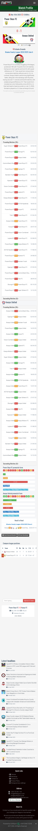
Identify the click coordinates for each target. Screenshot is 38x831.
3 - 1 (16, 403)
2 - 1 (16, 175)
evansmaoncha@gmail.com (19, 797)
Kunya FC (21, 209)
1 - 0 (16, 151)
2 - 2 (16, 221)
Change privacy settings (18, 783)
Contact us (6, 810)
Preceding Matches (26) (10, 142)
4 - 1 (16, 163)
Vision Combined (9, 186)
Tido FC (12, 215)
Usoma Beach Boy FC (8, 163)
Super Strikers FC (9, 146)
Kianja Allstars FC (9, 198)
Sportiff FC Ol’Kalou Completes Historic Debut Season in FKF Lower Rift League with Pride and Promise (20, 666)
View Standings (23, 535)
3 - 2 (16, 244)
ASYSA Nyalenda (23, 203)
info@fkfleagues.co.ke (17, 793)
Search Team (30, 600)
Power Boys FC (10, 19)
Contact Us (14, 778)
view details (18, 616)
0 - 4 (16, 279)
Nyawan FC (10, 180)
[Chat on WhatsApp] (15, 800)
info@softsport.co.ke (17, 795)
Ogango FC (21, 169)
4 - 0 (16, 186)
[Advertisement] (19, 115)
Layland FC (21, 192)
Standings (14, 776)
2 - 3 (16, 290)
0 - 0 (16, 255)
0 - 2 (16, 192)
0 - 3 (16, 232)
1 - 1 (16, 169)
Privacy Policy (15, 781)
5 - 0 (16, 180)
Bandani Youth (9, 175)
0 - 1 (16, 157)
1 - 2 (16, 209)
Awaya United (28, 35)
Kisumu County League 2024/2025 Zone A (19, 52)
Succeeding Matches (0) (10, 298)
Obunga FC (21, 151)
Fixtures (13, 774)
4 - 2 (16, 227)
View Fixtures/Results (10, 535)
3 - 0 (16, 146)
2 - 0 (16, 238)
